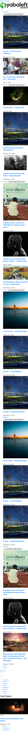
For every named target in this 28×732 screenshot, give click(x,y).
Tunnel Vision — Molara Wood (13, 108)
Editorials (6, 680)
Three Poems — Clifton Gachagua (15, 331)
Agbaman (6, 687)
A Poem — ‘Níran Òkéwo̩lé (12, 371)
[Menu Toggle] (1, 9)
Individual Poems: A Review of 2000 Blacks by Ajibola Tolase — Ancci (14, 225)
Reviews (5, 689)
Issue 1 (5, 691)
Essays (5, 683)
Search (2, 673)
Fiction (5, 682)
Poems (5, 685)
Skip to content (4, 1)
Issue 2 (5, 693)
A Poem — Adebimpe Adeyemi (13, 412)
